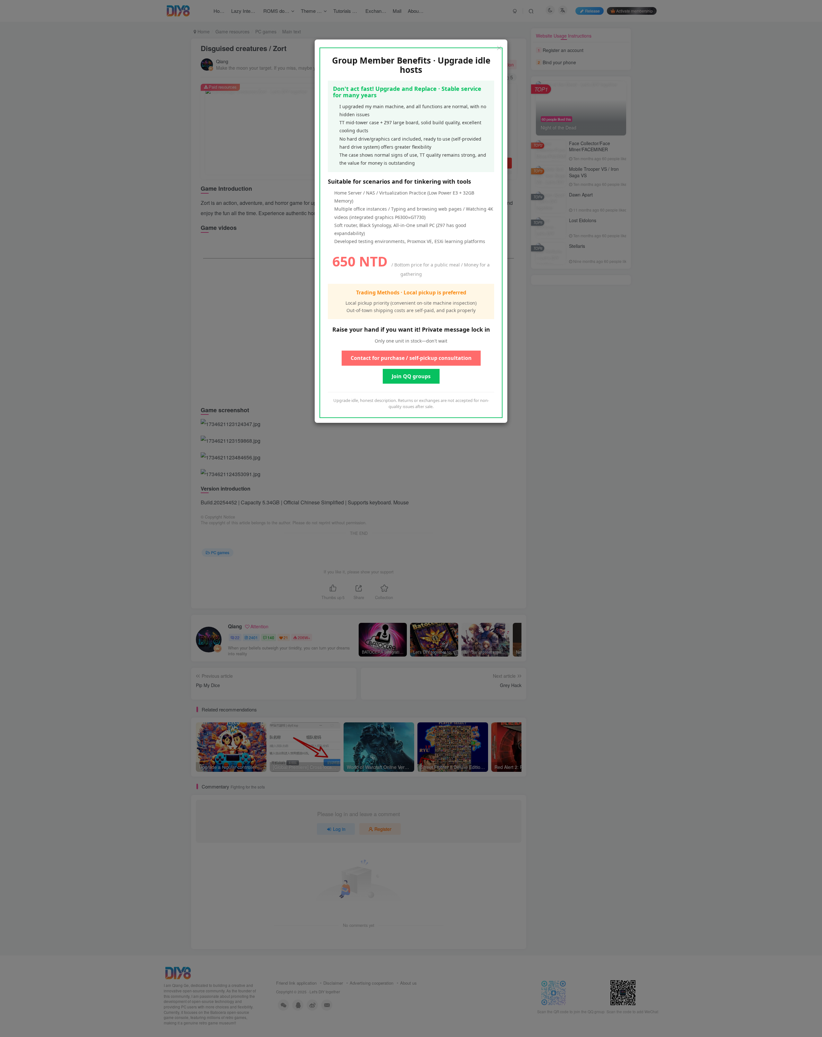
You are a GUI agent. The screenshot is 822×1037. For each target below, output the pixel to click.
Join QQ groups (411, 376)
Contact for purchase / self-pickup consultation (411, 358)
